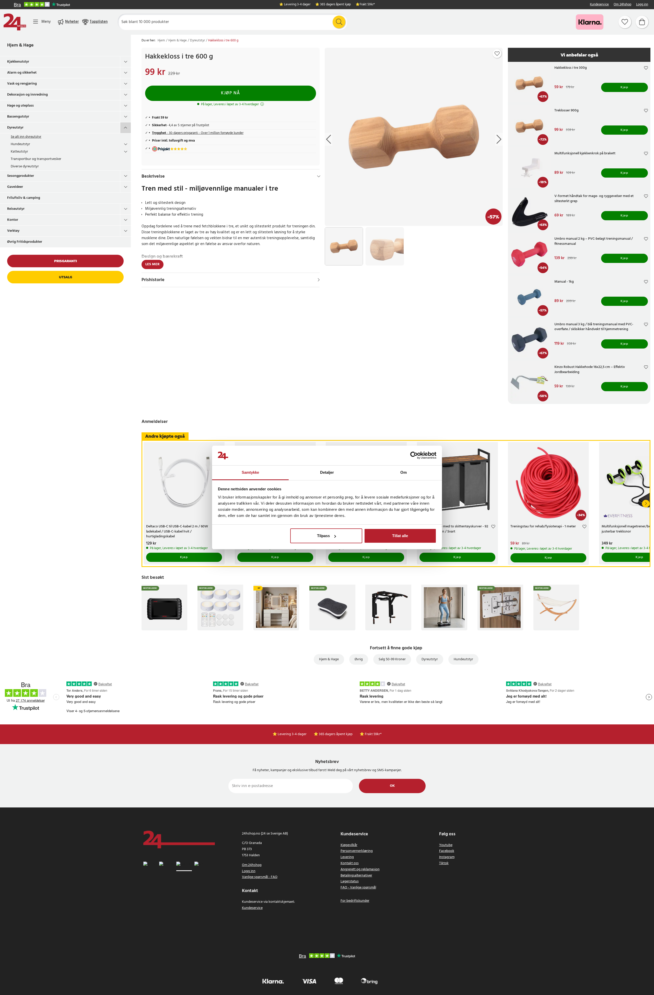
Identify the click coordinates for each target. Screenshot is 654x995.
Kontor (12, 220)
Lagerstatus (350, 881)
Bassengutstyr (18, 117)
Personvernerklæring (357, 851)
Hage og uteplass (20, 106)
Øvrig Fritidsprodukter (24, 242)
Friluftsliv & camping (23, 198)
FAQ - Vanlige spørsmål (358, 887)
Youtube (445, 845)
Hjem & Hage (20, 45)
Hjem (161, 40)
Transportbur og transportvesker (36, 159)
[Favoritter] (624, 22)
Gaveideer (15, 187)
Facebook (446, 851)
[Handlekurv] (642, 22)
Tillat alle (400, 536)
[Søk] (339, 22)
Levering (347, 857)
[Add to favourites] (497, 53)
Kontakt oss (350, 863)
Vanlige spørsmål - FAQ (259, 877)
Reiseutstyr (16, 209)
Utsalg (65, 277)
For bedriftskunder (355, 901)
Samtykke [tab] (250, 472)
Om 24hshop (622, 4)
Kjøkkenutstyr (18, 62)
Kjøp (624, 87)
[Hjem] (15, 22)
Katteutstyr (19, 152)
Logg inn (642, 4)
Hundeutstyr (20, 144)
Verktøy (13, 231)
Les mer (152, 264)
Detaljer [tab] (327, 472)
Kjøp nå (230, 93)
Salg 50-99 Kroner (392, 659)
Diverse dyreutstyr (25, 166)
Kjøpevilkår (349, 845)
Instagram (446, 857)
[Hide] (319, 176)
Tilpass (323, 536)
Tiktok (444, 863)
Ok (392, 786)
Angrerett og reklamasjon (360, 869)
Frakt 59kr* (367, 4)
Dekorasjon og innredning (27, 95)
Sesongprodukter (20, 176)
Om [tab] (403, 472)
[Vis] (319, 280)
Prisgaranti (65, 261)
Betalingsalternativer (356, 875)
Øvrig (359, 659)
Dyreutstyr (15, 128)
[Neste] (646, 503)
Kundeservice (599, 4)
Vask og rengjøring (22, 84)
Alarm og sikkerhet (22, 73)
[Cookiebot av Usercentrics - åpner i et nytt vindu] (414, 455)
